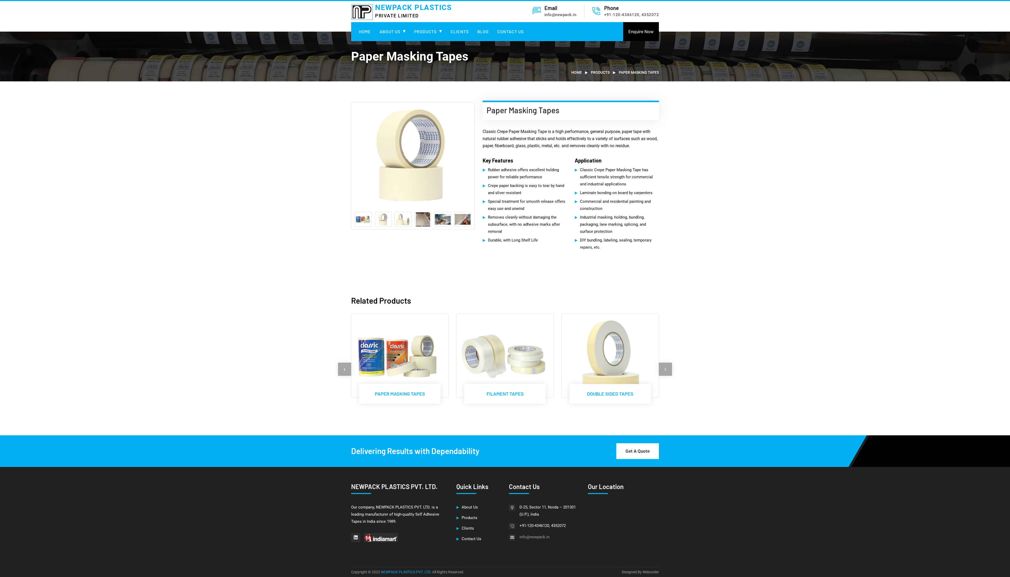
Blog (483, 31)
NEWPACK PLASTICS (413, 10)
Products (425, 31)
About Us (390, 31)
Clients (460, 31)
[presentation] (344, 369)
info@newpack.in (560, 14)
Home (365, 31)
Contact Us (510, 31)
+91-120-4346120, (622, 14)
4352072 (650, 14)
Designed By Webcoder (640, 572)
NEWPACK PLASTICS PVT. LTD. (406, 572)
